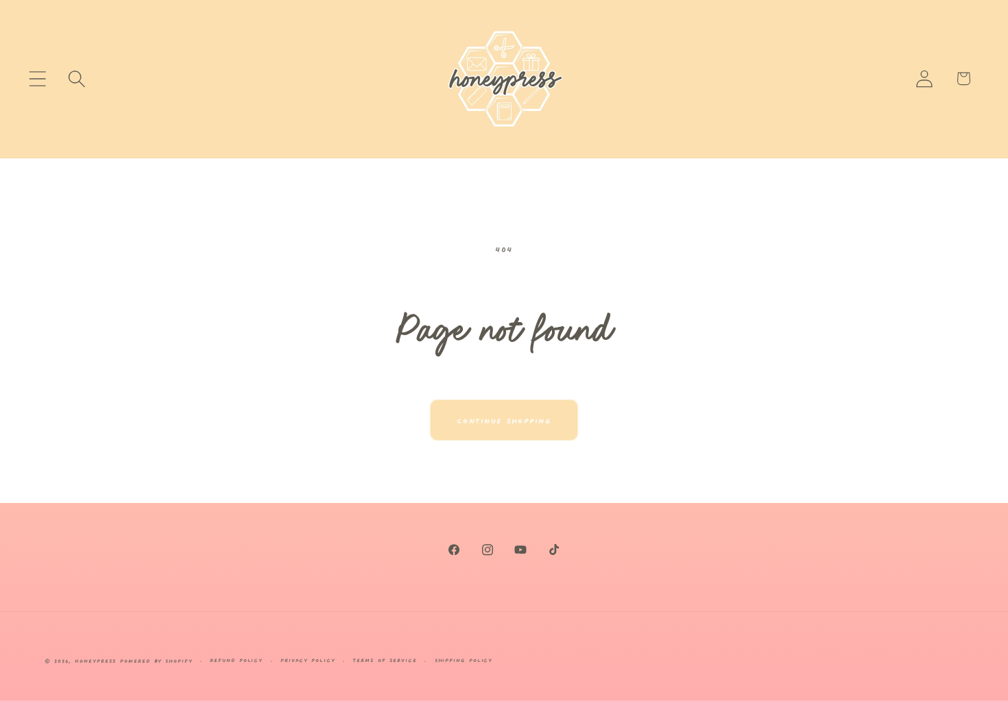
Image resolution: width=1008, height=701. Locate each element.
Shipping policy (464, 659)
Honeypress (97, 660)
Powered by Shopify (156, 660)
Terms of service (384, 659)
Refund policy (236, 659)
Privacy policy (307, 659)
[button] (37, 78)
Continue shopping (504, 419)
